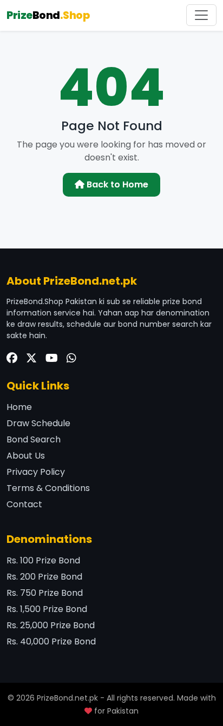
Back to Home (116, 184)
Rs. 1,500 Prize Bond (46, 609)
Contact (24, 504)
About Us (25, 455)
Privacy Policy (35, 472)
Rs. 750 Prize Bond (44, 593)
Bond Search (33, 439)
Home (19, 407)
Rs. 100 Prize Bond (43, 560)
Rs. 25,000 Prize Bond (50, 625)
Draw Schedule (38, 423)
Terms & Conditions (48, 488)
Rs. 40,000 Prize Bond (51, 641)
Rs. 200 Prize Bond (44, 576)
